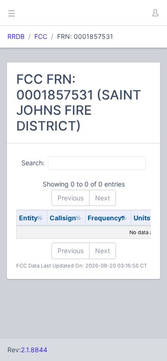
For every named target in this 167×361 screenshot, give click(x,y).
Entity (28, 218)
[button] (155, 13)
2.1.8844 (34, 350)
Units (142, 218)
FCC (40, 36)
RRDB (16, 36)
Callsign (63, 218)
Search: (33, 163)
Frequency (105, 218)
